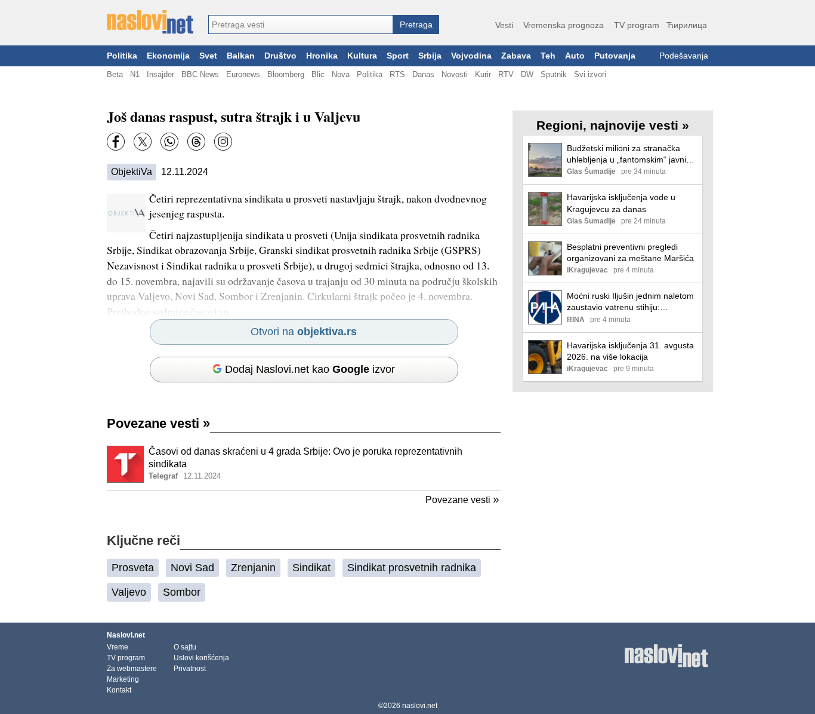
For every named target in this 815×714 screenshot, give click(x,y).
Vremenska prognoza (563, 25)
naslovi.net (419, 705)
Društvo (280, 55)
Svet (208, 55)
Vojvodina (471, 55)
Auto (575, 55)
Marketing (123, 679)
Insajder (160, 74)
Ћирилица (686, 25)
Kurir (483, 74)
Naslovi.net (126, 635)
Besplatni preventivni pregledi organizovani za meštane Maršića (630, 252)
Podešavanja (683, 55)
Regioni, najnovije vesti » (612, 125)
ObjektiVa (131, 172)
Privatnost (190, 668)
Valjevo (129, 592)
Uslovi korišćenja (201, 658)
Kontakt (119, 690)
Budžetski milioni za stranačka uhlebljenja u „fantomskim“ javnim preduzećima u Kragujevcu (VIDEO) (630, 154)
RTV (506, 74)
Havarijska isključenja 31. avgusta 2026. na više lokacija (630, 351)
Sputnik (554, 74)
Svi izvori (590, 74)
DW (527, 74)
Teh (548, 55)
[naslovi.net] (150, 22)
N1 (135, 74)
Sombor (181, 592)
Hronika (322, 55)
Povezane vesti (158, 423)
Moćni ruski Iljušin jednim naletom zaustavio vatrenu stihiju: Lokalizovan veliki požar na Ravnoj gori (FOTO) (632, 302)
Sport (398, 55)
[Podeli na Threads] (196, 142)
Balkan (241, 55)
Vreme (117, 647)
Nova (341, 74)
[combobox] (300, 24)
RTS (397, 74)
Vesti (504, 25)
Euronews (243, 74)
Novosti (455, 74)
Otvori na (304, 332)
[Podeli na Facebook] (116, 142)
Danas (423, 74)
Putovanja (614, 55)
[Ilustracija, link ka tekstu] (125, 465)
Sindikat (311, 568)
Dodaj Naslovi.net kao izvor (310, 369)
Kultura (362, 55)
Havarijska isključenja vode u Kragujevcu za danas (621, 202)
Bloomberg (285, 74)
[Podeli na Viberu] (169, 142)
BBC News (200, 74)
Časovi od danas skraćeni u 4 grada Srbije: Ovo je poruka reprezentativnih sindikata (305, 457)
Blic (318, 74)
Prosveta (133, 568)
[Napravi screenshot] (223, 142)
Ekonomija (168, 55)
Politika (122, 55)
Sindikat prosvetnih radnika (411, 568)
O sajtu (185, 647)
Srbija (430, 55)
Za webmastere (132, 668)
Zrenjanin (253, 568)
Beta (115, 74)
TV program (636, 25)
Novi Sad (192, 568)
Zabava (516, 55)
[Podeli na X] (143, 142)
